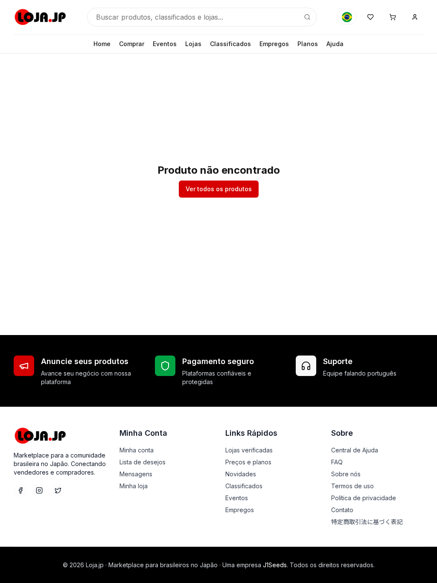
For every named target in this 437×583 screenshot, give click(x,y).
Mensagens (135, 474)
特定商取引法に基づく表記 (367, 521)
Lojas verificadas (249, 450)
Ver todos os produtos (219, 188)
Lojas (193, 43)
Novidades (240, 474)
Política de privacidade (363, 497)
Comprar (131, 43)
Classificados (230, 43)
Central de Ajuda (354, 450)
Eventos (165, 43)
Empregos (274, 43)
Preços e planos (248, 462)
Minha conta (136, 450)
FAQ (337, 462)
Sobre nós (346, 474)
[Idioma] (347, 17)
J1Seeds (275, 564)
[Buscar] (307, 17)
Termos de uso (352, 486)
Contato (342, 509)
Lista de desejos (142, 462)
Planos (307, 43)
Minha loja (133, 486)
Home (102, 43)
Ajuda (335, 43)
